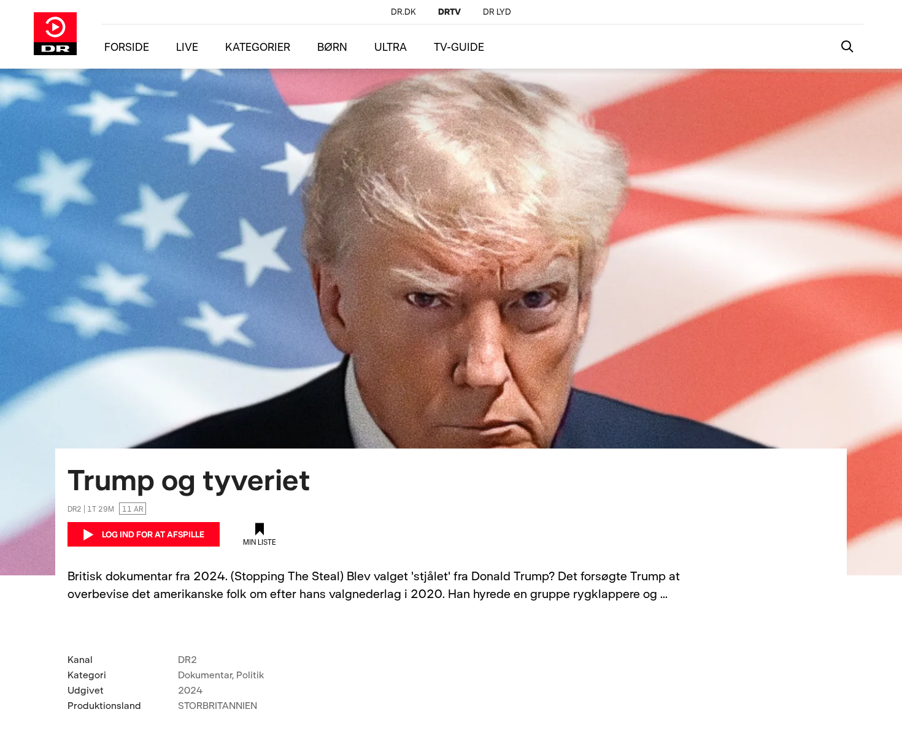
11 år (132, 508)
